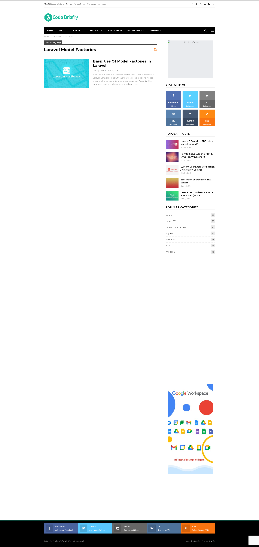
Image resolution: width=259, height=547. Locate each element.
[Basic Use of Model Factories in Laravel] (66, 73)
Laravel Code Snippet (176, 227)
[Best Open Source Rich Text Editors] (172, 183)
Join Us (69, 4)
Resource (170, 239)
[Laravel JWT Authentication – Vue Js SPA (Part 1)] (172, 196)
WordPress (134, 30)
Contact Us (91, 4)
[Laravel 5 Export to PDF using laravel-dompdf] (172, 144)
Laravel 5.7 (171, 221)
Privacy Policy (79, 4)
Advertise (102, 4)
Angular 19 (115, 30)
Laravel (77, 30)
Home (49, 30)
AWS (61, 30)
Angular (94, 30)
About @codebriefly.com (54, 4)
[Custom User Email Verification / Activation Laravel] (172, 170)
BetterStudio (208, 541)
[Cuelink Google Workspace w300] (190, 429)
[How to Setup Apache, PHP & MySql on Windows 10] (172, 157)
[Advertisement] (160, 17)
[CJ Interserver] (190, 59)
